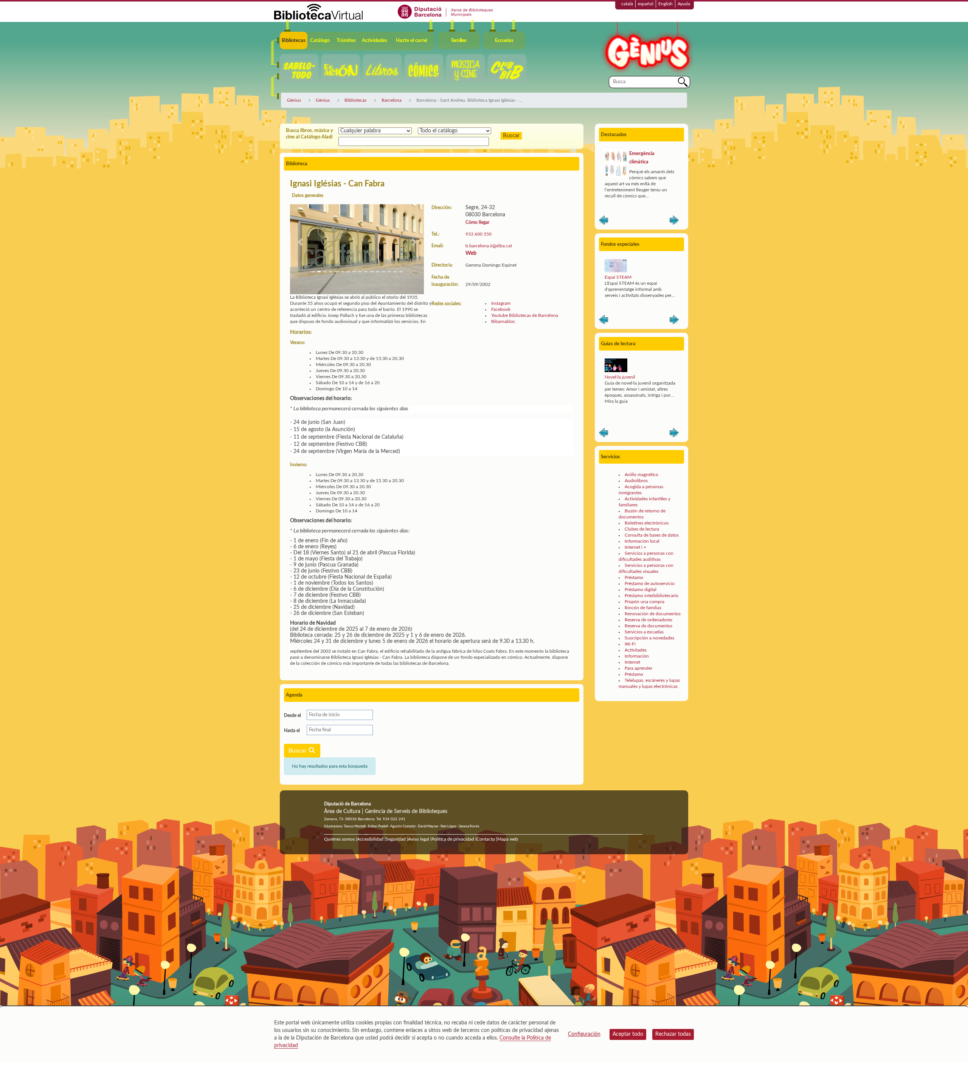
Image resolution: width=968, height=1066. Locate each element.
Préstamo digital (640, 589)
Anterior (603, 222)
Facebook (500, 309)
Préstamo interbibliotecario (651, 595)
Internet (632, 662)
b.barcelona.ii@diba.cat (488, 246)
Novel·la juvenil (620, 377)
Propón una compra (644, 601)
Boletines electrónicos (647, 523)
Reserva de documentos (648, 626)
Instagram (500, 303)
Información (637, 656)
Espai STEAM (618, 277)
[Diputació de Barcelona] (446, 11)
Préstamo (634, 577)
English (665, 4)
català (627, 4)
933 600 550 (478, 234)
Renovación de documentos (653, 613)
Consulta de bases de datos (652, 535)
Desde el (292, 715)
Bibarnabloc (503, 321)
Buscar (298, 751)
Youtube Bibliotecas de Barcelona (524, 315)
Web (470, 253)
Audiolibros (636, 480)
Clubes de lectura (642, 529)
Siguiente (674, 222)
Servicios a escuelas (644, 632)
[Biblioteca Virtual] (318, 11)
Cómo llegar (477, 222)
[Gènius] (646, 48)
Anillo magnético (641, 474)
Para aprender (638, 668)
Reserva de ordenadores (648, 620)
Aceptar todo (628, 1034)
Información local (642, 541)
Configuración (584, 1034)
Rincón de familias (643, 607)
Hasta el (292, 730)
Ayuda (684, 4)
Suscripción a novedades (649, 638)
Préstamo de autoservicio (650, 583)
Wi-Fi (630, 644)
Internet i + (635, 547)
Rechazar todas (673, 1034)
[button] (300, 242)
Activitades (636, 650)
